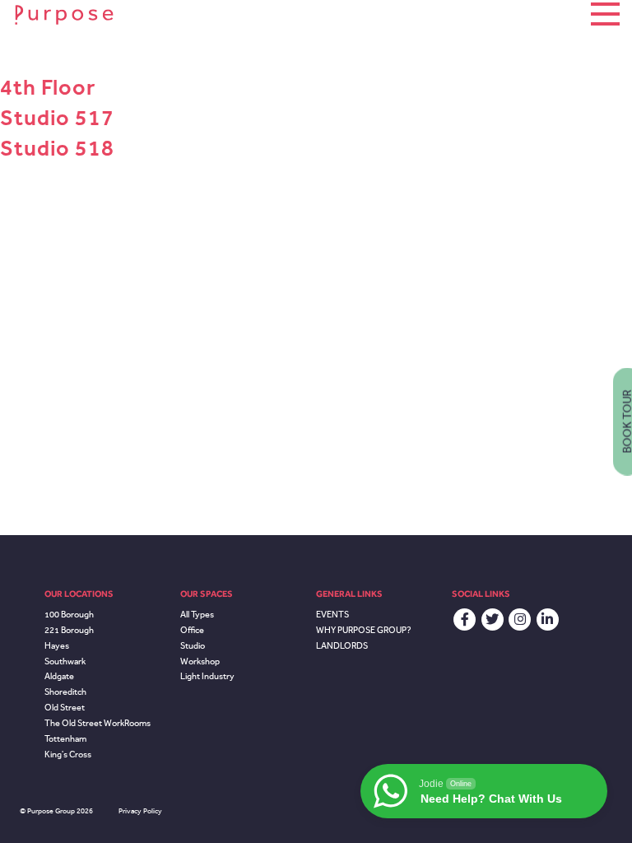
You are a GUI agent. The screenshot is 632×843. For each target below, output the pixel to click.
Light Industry (207, 676)
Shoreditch (65, 691)
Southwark (65, 661)
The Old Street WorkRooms (97, 723)
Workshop (200, 661)
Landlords (342, 645)
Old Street (64, 707)
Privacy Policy (140, 811)
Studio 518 (57, 148)
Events (332, 614)
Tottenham (65, 738)
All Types (197, 614)
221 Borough (69, 630)
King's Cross (67, 754)
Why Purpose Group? (363, 630)
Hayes (56, 645)
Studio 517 (57, 117)
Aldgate (59, 676)
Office (192, 630)
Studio (192, 645)
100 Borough (69, 614)
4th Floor (47, 87)
